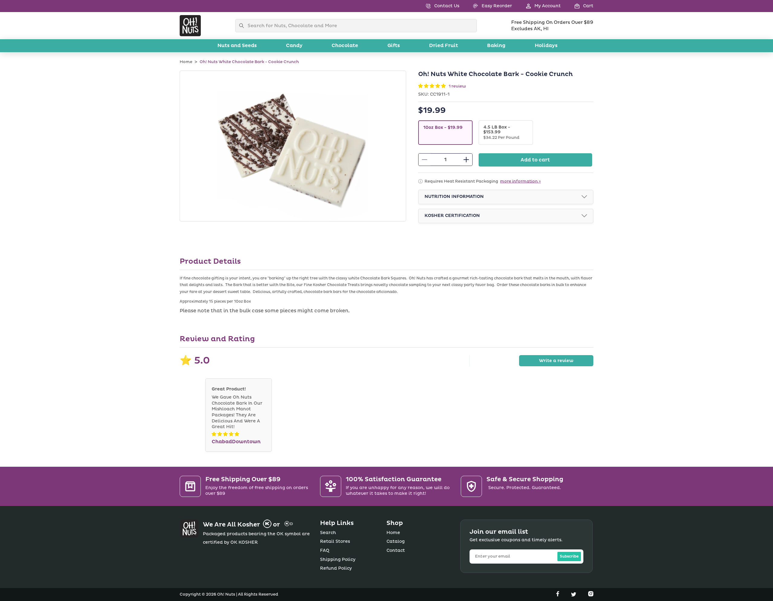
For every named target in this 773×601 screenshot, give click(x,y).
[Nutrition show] (584, 197)
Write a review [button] (556, 360)
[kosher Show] (584, 216)
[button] (577, 6)
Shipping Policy (337, 559)
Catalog (395, 541)
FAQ (324, 550)
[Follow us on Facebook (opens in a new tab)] (558, 595)
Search (328, 532)
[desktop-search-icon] (243, 25)
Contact (395, 550)
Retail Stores (335, 541)
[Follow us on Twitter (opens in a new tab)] (574, 595)
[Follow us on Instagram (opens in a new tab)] (590, 595)
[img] (225, 434)
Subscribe (569, 556)
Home (186, 61)
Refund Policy (336, 568)
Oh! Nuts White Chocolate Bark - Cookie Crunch (249, 61)
